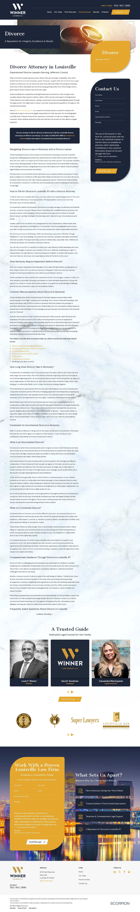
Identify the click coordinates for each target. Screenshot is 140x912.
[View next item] (72, 692)
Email (97, 111)
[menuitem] (110, 59)
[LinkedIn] (115, 872)
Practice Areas (84, 879)
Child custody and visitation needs (25, 354)
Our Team (82, 876)
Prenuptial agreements (20, 351)
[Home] (18, 10)
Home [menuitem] (49, 12)
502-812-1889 (122, 6)
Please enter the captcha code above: (108, 162)
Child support (17, 356)
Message (98, 122)
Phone (97, 106)
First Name (98, 95)
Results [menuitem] (96, 12)
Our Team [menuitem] (58, 12)
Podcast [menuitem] (105, 12)
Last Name (98, 100)
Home (81, 872)
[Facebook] (124, 872)
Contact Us (83, 883)
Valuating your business (21, 359)
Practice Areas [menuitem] (85, 12)
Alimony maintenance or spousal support (27, 346)
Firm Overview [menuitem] (70, 12)
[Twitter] (119, 872)
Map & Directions (46, 881)
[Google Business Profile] (129, 872)
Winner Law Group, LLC (24, 110)
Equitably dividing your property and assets (28, 349)
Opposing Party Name (102, 117)
